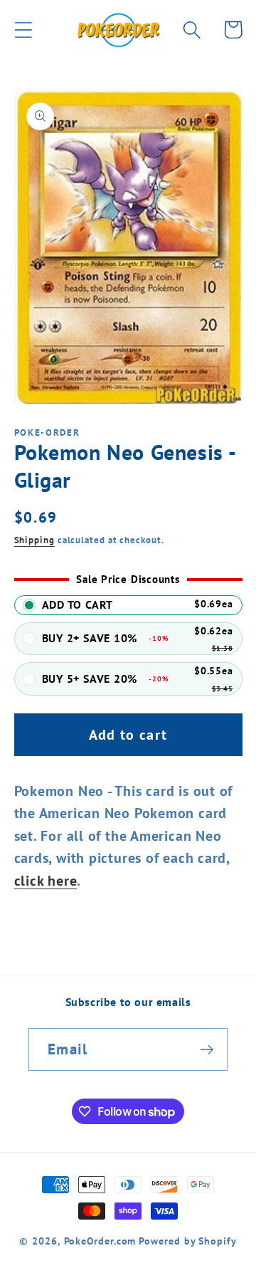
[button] (23, 29)
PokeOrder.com (100, 1240)
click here (46, 880)
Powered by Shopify (187, 1240)
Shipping (34, 540)
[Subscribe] (206, 1049)
